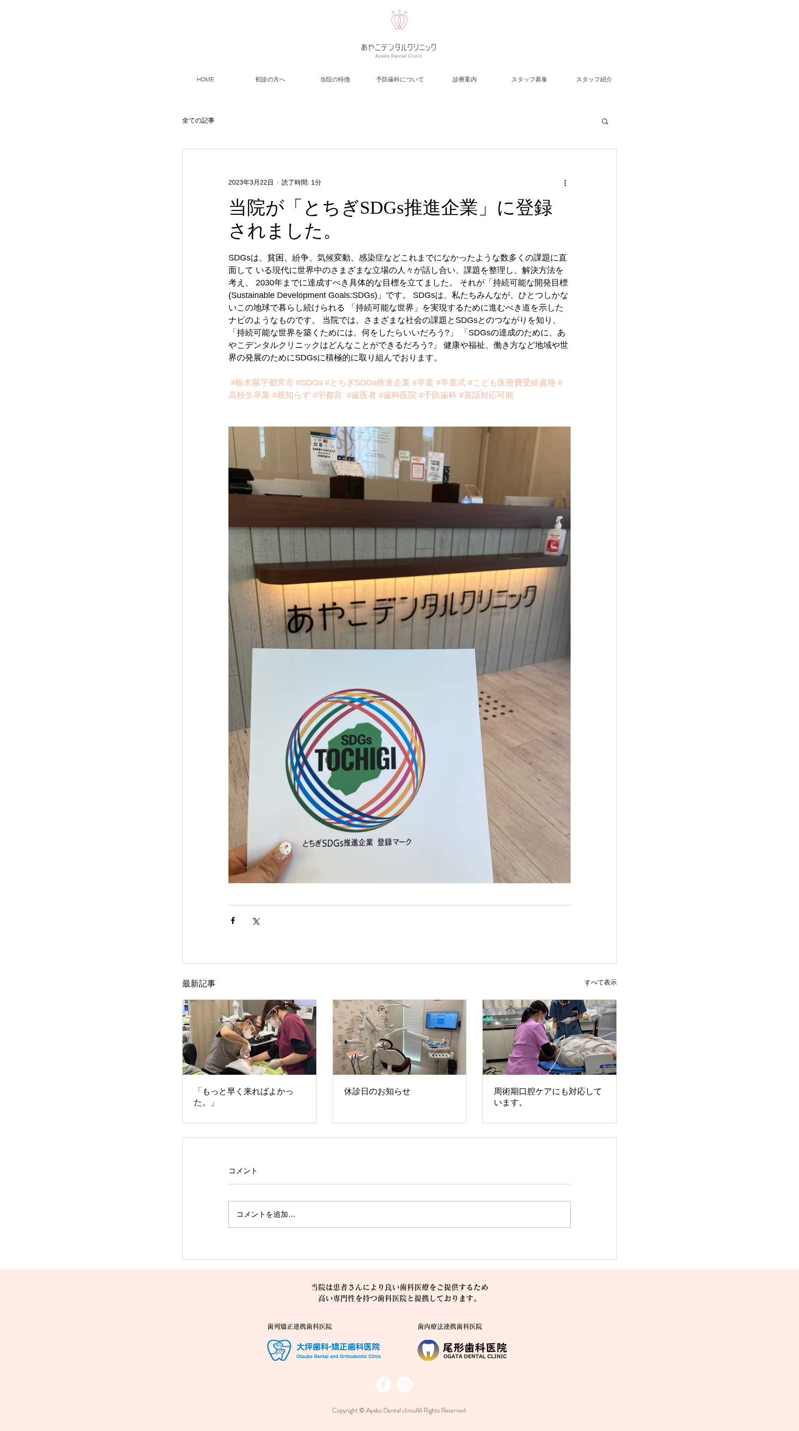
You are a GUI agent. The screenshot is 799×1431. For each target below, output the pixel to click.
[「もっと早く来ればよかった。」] (249, 1037)
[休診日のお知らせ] (400, 1037)
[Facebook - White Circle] (383, 1384)
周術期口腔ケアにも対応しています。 (548, 1097)
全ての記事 (198, 120)
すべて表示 (600, 982)
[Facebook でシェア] (232, 920)
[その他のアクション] (565, 182)
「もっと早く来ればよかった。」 (244, 1097)
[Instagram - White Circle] (404, 1384)
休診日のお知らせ (377, 1091)
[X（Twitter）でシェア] (255, 920)
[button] (605, 120)
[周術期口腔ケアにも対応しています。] (549, 1037)
